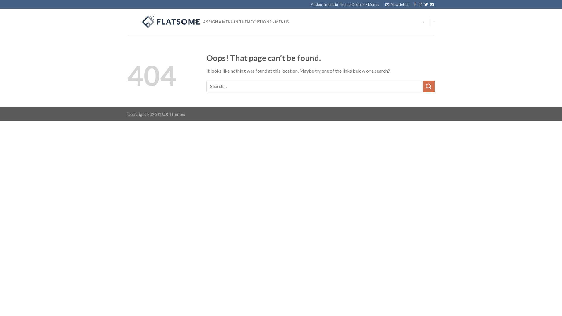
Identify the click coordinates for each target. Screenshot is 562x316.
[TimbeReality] (156, 22)
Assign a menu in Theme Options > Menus (345, 4)
